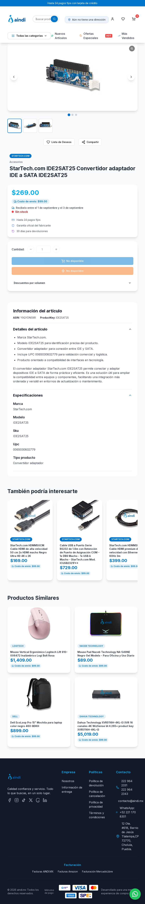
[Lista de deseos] (123, 19)
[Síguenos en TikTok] (24, 800)
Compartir (93, 142)
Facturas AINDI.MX (43, 871)
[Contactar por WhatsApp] (135, 894)
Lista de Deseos (61, 142)
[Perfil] (112, 19)
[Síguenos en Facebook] (9, 800)
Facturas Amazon (68, 871)
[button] (72, 77)
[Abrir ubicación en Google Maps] (38, 800)
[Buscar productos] (54, 19)
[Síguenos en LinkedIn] (45, 800)
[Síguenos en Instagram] (16, 800)
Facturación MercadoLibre (97, 871)
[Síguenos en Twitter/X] (31, 800)
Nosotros (68, 781)
